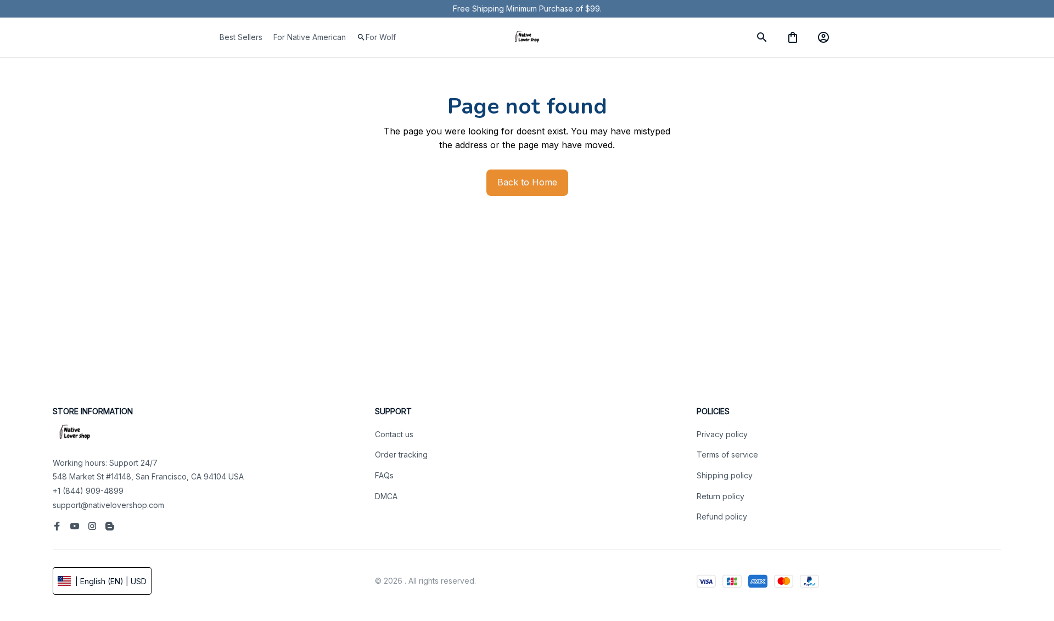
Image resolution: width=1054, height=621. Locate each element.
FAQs (384, 475)
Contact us (394, 434)
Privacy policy (722, 434)
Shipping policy (725, 475)
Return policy (720, 496)
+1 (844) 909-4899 (88, 490)
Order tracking (401, 454)
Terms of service (727, 454)
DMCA (386, 496)
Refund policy (722, 516)
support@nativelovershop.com (108, 505)
